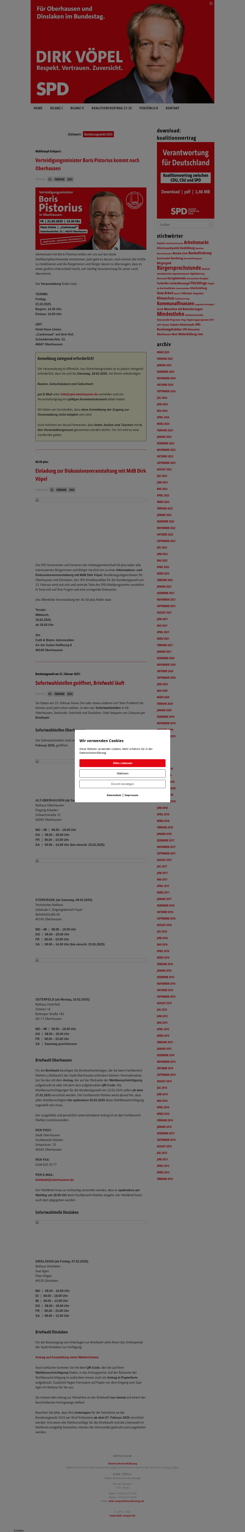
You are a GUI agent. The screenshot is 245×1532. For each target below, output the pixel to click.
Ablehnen (122, 773)
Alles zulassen (122, 763)
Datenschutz (114, 795)
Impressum (131, 795)
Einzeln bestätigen (122, 784)
